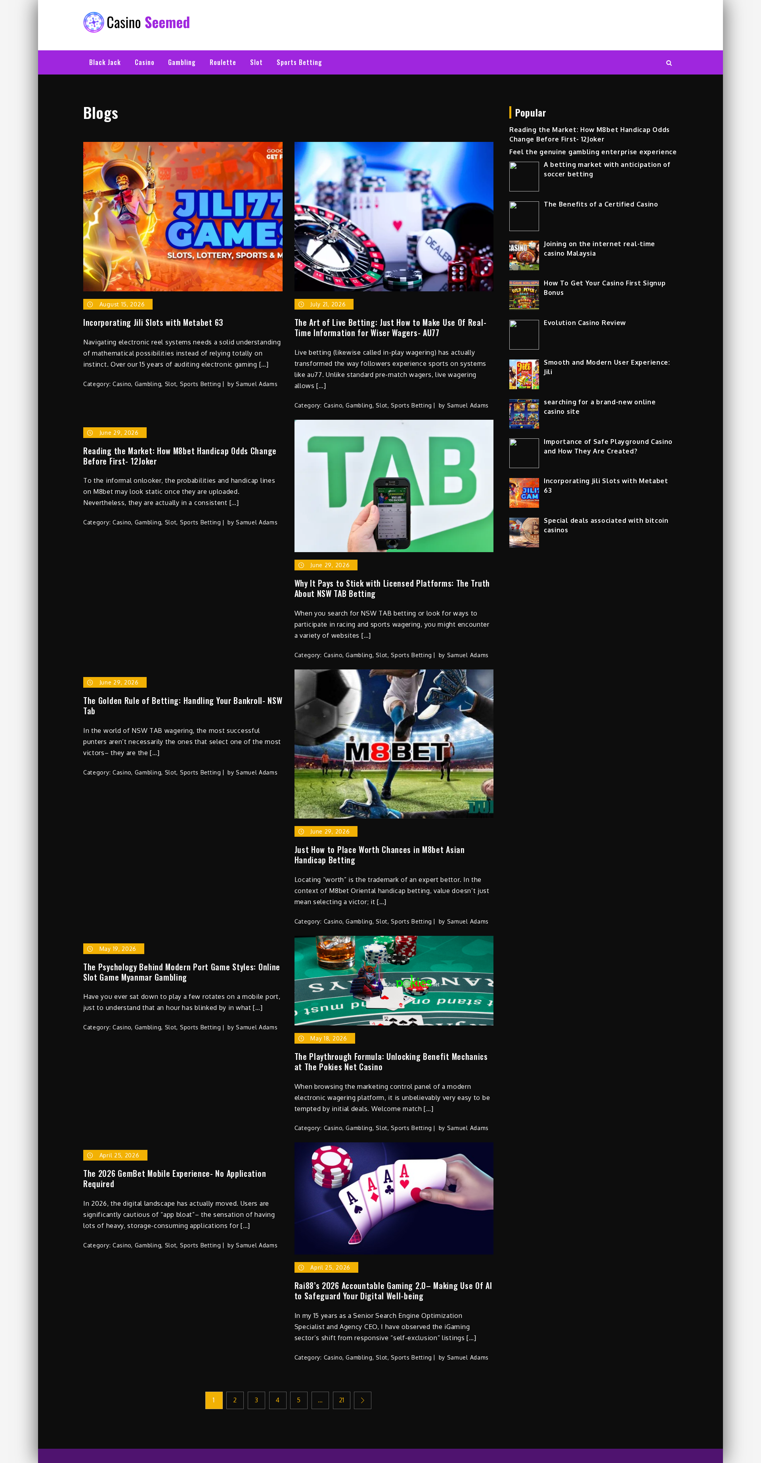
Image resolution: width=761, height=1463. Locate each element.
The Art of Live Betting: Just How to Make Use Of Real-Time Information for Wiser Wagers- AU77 (390, 327)
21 (341, 1400)
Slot (256, 62)
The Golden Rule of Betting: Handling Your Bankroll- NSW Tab (183, 705)
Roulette (223, 62)
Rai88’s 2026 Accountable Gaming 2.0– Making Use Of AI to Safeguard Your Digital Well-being (393, 1290)
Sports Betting (299, 62)
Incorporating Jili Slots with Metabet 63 (153, 322)
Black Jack (105, 62)
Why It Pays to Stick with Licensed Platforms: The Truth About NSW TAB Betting (392, 588)
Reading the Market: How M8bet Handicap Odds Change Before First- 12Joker (180, 456)
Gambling (182, 62)
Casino (145, 62)
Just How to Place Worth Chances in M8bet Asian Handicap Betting (379, 854)
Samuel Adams (256, 384)
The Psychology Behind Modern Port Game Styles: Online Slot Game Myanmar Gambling (181, 972)
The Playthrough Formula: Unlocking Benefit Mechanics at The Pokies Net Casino (391, 1061)
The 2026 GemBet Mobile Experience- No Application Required (174, 1178)
